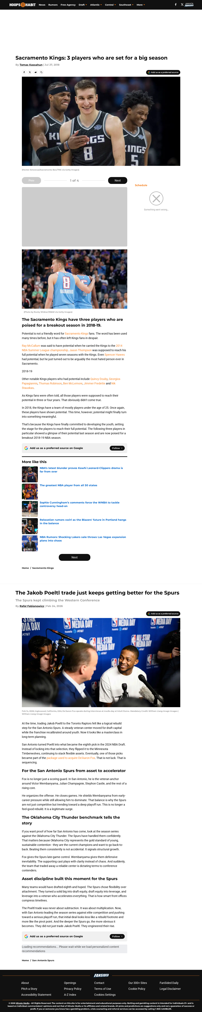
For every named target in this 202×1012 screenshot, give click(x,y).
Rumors (52, 4)
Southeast (125, 4)
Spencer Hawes (115, 354)
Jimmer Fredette (94, 383)
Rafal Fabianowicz (32, 606)
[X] (182, 4)
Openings (70, 983)
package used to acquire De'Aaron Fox (70, 758)
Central (109, 4)
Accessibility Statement (36, 994)
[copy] (41, 72)
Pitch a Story (29, 988)
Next (118, 180)
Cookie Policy (136, 988)
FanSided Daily (169, 983)
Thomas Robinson (50, 383)
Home (25, 568)
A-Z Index (70, 994)
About (25, 983)
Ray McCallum (31, 345)
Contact (99, 983)
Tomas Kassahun (31, 64)
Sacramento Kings (76, 333)
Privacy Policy (72, 988)
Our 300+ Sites (137, 983)
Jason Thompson (80, 350)
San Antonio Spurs (43, 960)
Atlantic (94, 4)
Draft (82, 4)
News (42, 4)
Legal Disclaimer (170, 988)
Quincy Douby (99, 379)
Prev (31, 180)
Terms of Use (102, 988)
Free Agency (68, 4)
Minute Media (22, 1003)
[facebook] (175, 4)
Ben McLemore (73, 383)
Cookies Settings (105, 994)
